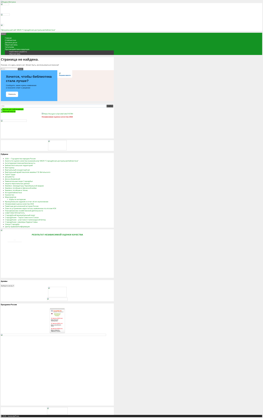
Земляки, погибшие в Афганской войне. (21, 188)
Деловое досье (11, 42)
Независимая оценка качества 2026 (19, 204)
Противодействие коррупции (17, 49)
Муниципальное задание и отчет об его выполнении (26, 202)
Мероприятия (10, 197)
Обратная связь (11, 45)
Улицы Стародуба (12, 224)
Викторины (9, 168)
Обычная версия (9, 111)
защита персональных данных (17, 183)
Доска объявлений (12, 179)
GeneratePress (13, 416)
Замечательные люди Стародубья (19, 181)
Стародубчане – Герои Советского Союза (22, 217)
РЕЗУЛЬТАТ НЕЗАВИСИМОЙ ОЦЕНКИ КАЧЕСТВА (57, 234)
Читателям (9, 47)
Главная (8, 38)
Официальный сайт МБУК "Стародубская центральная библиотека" (28, 30)
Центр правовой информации (17, 226)
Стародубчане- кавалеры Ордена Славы (21, 222)
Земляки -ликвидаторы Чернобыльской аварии (24, 186)
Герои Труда (10, 174)
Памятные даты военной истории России (21, 206)
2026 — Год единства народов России (20, 158)
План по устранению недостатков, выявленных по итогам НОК (30, 208)
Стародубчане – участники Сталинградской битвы (25, 220)
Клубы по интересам (17, 199)
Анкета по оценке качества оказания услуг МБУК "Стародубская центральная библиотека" (41, 161)
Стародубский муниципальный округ (20, 215)
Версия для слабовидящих (13, 109)
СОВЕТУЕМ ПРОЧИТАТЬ (15, 213)
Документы (9, 177)
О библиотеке (10, 40)
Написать (12, 94)
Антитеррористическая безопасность (20, 163)
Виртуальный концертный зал (17, 170)
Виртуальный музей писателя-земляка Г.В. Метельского (27, 172)
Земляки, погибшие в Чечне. (16, 190)
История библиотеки (13, 192)
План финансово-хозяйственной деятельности (24, 211)
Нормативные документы (18, 52)
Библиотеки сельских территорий (19, 165)
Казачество (9, 195)
